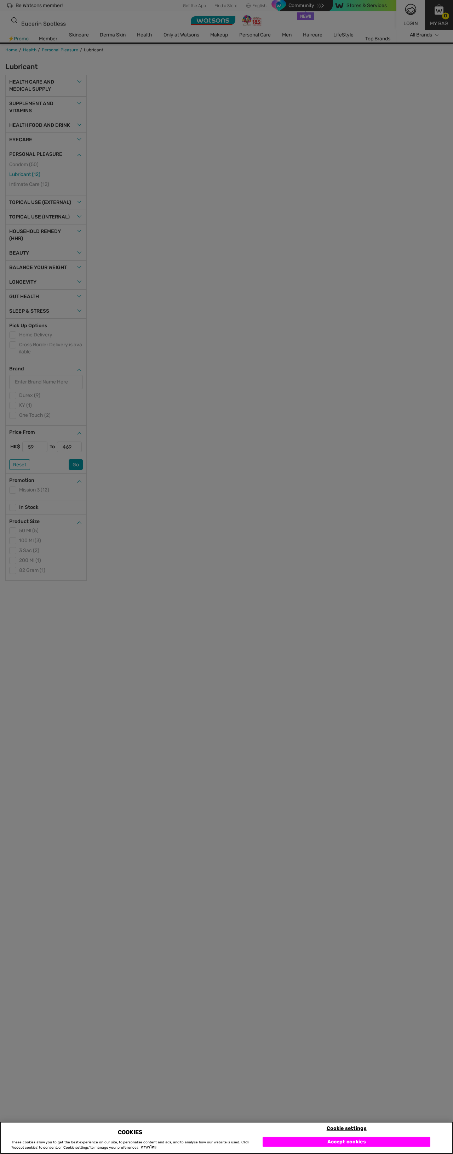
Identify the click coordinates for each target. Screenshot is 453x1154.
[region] (226, 1138)
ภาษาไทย (148, 1148)
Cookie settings (347, 1128)
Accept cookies (346, 1141)
